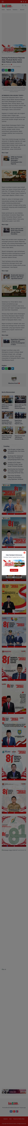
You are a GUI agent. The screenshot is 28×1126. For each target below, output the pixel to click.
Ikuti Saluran (14, 570)
